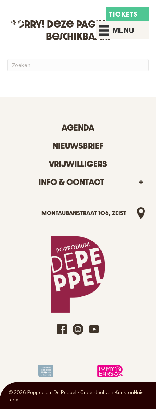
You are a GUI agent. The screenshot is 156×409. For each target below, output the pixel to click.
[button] (141, 182)
